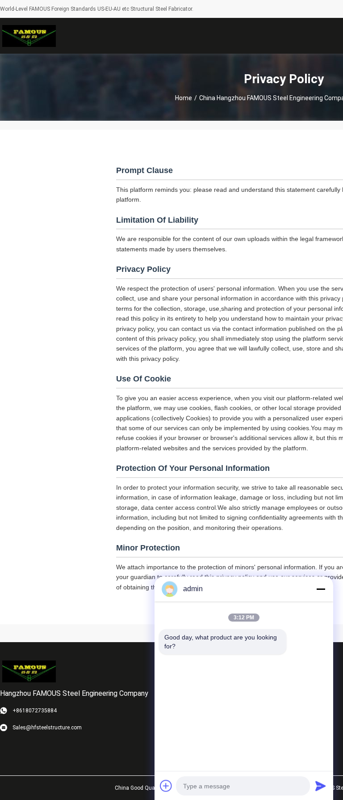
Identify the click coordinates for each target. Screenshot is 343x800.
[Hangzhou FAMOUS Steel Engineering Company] (29, 35)
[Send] (321, 786)
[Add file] (166, 786)
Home (183, 98)
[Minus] (320, 589)
